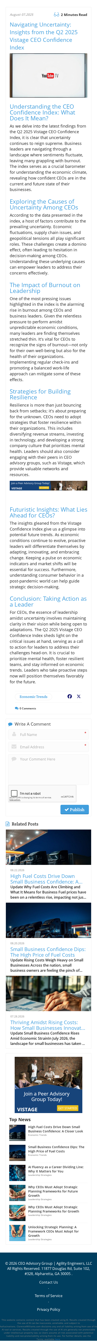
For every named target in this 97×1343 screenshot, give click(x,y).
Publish (76, 809)
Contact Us (48, 1282)
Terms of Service (48, 1295)
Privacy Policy (48, 1309)
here (57, 1339)
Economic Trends (33, 696)
